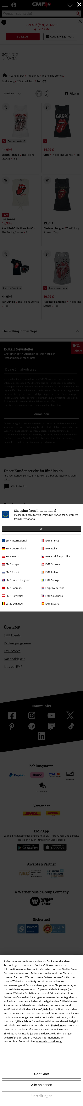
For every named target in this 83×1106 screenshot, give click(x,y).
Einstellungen (41, 1095)
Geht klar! (41, 1074)
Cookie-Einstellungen (60, 1033)
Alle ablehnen (41, 1085)
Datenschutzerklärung (49, 1041)
